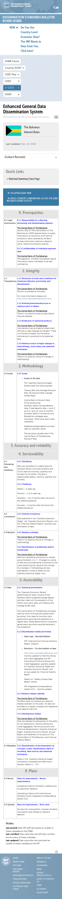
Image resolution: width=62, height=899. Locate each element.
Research (41, 862)
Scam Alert (42, 893)
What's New (18, 862)
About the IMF (44, 858)
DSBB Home (12, 61)
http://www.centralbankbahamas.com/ (34, 299)
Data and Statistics (23, 875)
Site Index (18, 869)
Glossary (41, 889)
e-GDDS (11, 87)
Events (40, 873)
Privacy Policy (44, 875)
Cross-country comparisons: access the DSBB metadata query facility (32, 199)
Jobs (39, 885)
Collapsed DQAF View (20, 193)
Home (15, 858)
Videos (16, 872)
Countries (42, 865)
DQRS (11, 94)
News (39, 869)
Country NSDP (13, 67)
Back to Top (57, 851)
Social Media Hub (21, 883)
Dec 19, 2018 (29, 144)
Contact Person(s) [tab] (15, 157)
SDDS (11, 81)
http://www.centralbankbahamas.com (41, 653)
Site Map (17, 865)
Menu (56, 7)
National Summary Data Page (24, 179)
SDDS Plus (11, 74)
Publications (19, 879)
